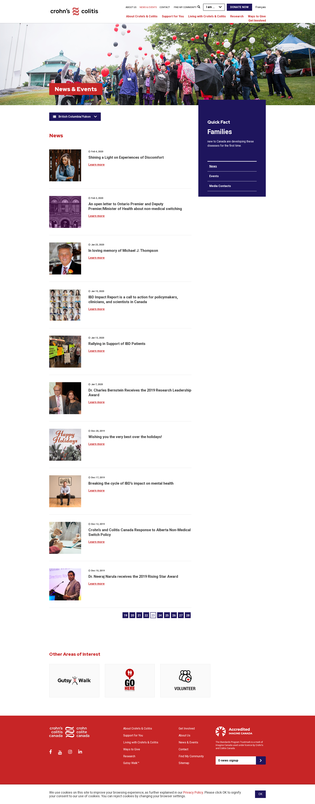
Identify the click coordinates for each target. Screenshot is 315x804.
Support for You (173, 16)
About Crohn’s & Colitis (142, 16)
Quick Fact (218, 122)
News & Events (148, 7)
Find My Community (185, 7)
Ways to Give (257, 16)
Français (261, 7)
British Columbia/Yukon (75, 116)
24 (160, 615)
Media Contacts (220, 186)
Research (237, 16)
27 (180, 615)
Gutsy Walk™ (131, 763)
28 (187, 615)
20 (132, 615)
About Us (131, 7)
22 (146, 615)
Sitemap (184, 763)
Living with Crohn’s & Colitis (207, 16)
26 (174, 615)
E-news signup (228, 760)
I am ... (210, 7)
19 (125, 615)
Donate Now (239, 7)
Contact (165, 7)
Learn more (96, 164)
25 (167, 615)
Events (214, 176)
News (213, 166)
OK (260, 794)
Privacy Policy (193, 792)
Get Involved (257, 20)
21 (139, 615)
